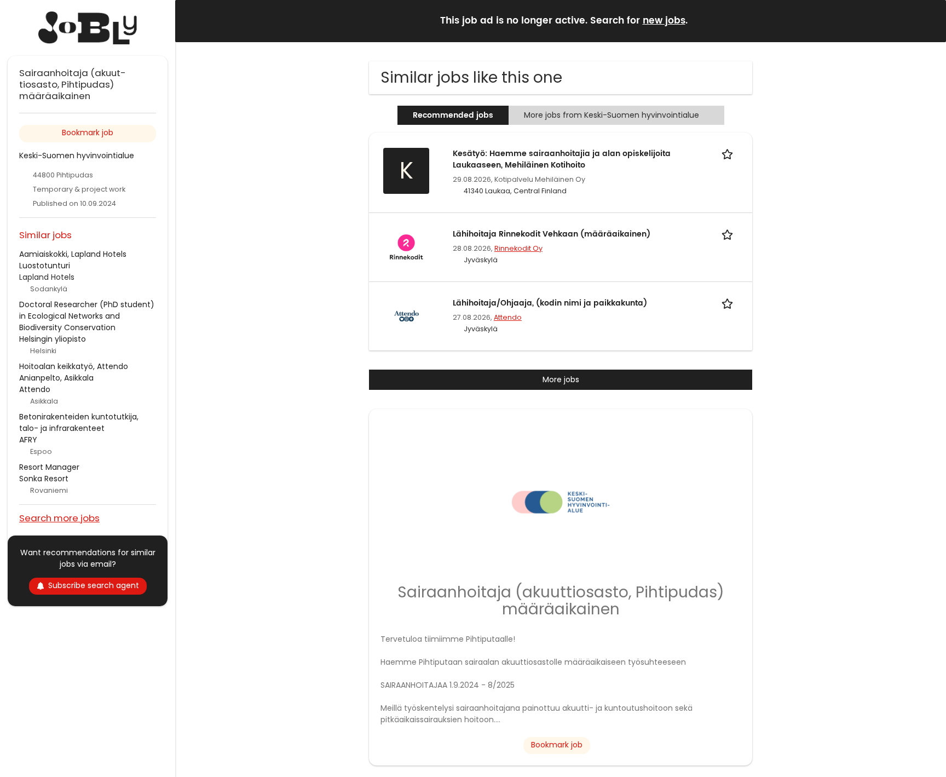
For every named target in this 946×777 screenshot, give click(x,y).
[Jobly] (88, 27)
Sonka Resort (43, 478)
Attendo (508, 317)
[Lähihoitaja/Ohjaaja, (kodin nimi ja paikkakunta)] (406, 315)
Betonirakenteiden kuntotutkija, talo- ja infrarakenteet (79, 422)
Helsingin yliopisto (52, 338)
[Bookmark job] (729, 154)
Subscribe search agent (93, 585)
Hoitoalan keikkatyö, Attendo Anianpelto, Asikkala (73, 372)
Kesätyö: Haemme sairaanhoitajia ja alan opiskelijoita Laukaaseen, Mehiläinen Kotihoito (562, 159)
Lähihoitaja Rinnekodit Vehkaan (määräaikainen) (551, 234)
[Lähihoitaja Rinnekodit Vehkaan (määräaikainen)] (406, 246)
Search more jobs (59, 517)
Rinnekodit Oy (518, 248)
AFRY (28, 439)
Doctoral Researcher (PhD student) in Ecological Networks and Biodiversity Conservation (86, 316)
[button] (929, 20)
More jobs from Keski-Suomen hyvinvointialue (611, 115)
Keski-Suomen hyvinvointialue (76, 155)
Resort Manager (49, 467)
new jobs (664, 20)
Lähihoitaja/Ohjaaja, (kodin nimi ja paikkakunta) (550, 303)
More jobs (561, 379)
